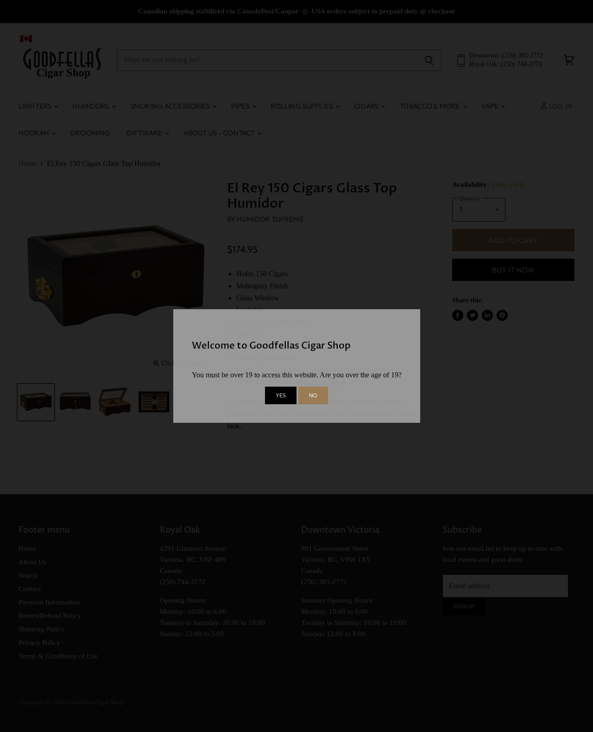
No (313, 395)
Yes (281, 395)
